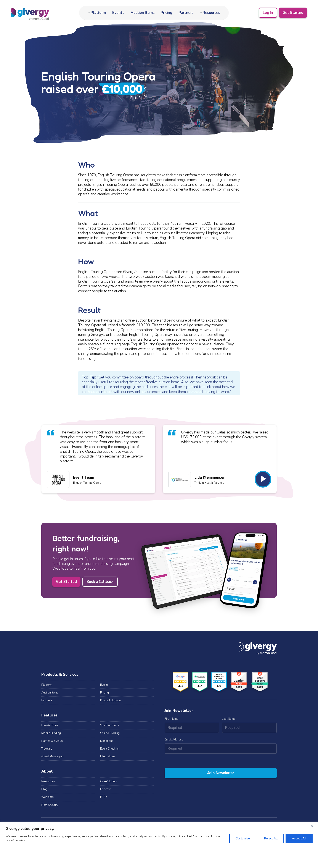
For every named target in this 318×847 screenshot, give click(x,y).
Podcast (105, 789)
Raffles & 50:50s (52, 741)
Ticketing (46, 749)
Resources (211, 12)
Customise (243, 838)
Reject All (271, 838)
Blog (44, 789)
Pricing (166, 12)
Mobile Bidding (51, 733)
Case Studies (108, 781)
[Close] (313, 825)
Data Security (49, 805)
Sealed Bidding (110, 733)
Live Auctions (49, 725)
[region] (159, 834)
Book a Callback (100, 581)
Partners (186, 12)
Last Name (228, 719)
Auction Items (142, 12)
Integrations (107, 756)
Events (118, 12)
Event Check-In (109, 749)
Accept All (299, 838)
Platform (98, 12)
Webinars (47, 797)
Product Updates (111, 700)
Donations (106, 741)
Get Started (293, 12)
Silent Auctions (109, 725)
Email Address (174, 740)
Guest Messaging (52, 756)
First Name (171, 719)
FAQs (103, 797)
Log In (268, 12)
